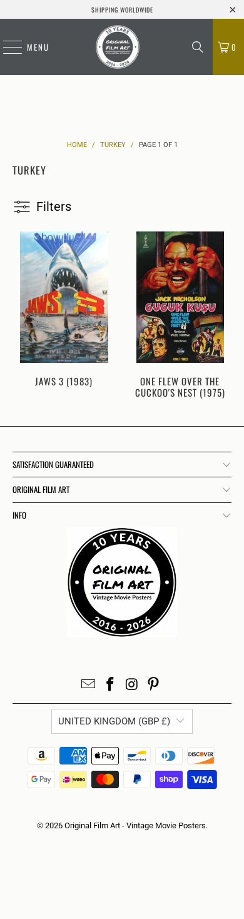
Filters (53, 206)
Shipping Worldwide (122, 9)
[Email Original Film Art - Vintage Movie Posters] (88, 685)
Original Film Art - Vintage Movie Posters (135, 825)
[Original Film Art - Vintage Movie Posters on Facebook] (110, 685)
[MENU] (6, 46)
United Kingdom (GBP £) (114, 721)
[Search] (198, 46)
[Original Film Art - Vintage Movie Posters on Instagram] (132, 685)
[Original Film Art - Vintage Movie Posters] (117, 47)
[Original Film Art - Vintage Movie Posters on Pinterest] (154, 685)
